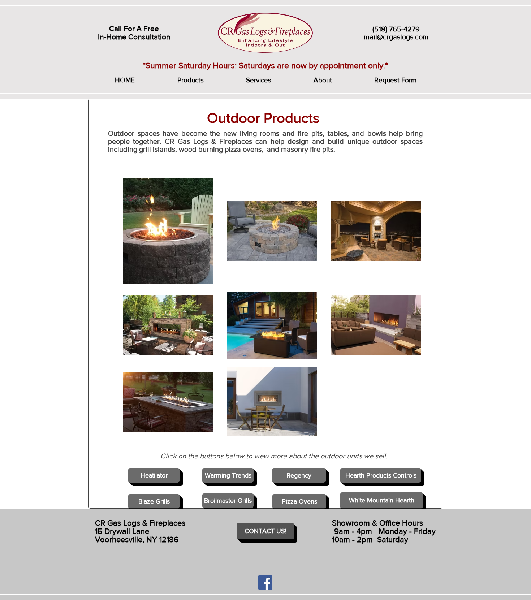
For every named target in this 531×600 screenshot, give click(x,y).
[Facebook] (265, 582)
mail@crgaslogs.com (396, 37)
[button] (190, 80)
